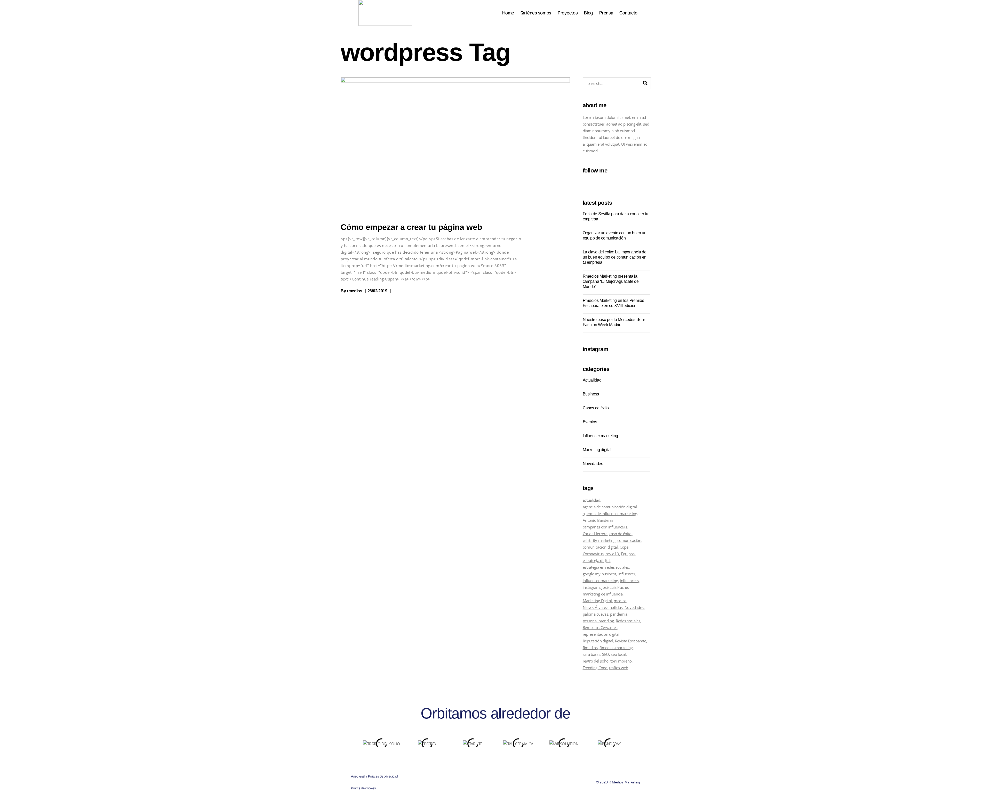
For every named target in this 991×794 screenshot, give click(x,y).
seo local (618, 654)
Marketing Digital (597, 600)
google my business (600, 573)
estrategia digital (597, 560)
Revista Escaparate (630, 640)
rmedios (354, 291)
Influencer (626, 573)
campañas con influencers (605, 527)
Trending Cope (595, 667)
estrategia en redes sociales (606, 567)
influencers (629, 580)
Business (591, 394)
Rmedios (590, 647)
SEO (605, 654)
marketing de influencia (603, 594)
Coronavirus (593, 553)
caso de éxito (620, 533)
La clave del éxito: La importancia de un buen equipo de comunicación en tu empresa (614, 257)
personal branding (598, 620)
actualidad (591, 500)
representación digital (601, 634)
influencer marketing (600, 580)
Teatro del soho (596, 661)
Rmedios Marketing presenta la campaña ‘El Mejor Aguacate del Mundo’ (611, 281)
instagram (591, 587)
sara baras (591, 654)
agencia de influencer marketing (610, 513)
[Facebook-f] (475, 760)
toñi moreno (621, 661)
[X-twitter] (485, 760)
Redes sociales (628, 620)
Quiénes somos (536, 12)
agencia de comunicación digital (610, 506)
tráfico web (618, 667)
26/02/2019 (377, 291)
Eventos (590, 422)
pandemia (618, 614)
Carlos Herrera (595, 533)
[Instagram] (515, 760)
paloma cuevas (595, 614)
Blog (588, 12)
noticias (616, 607)
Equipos (628, 553)
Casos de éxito (596, 408)
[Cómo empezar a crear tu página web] (455, 144)
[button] (353, 740)
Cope (624, 547)
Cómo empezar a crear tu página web (411, 227)
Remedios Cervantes (600, 627)
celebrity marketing (599, 540)
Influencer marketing (600, 436)
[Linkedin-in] (505, 760)
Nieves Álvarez (595, 607)
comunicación (629, 540)
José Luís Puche (615, 587)
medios (620, 600)
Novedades (593, 463)
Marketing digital (597, 450)
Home (508, 12)
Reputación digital (598, 640)
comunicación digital (600, 547)
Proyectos (568, 12)
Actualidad (592, 380)
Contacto (628, 12)
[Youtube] (495, 760)
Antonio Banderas (598, 520)
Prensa (606, 12)
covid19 (612, 553)
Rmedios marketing (616, 647)
